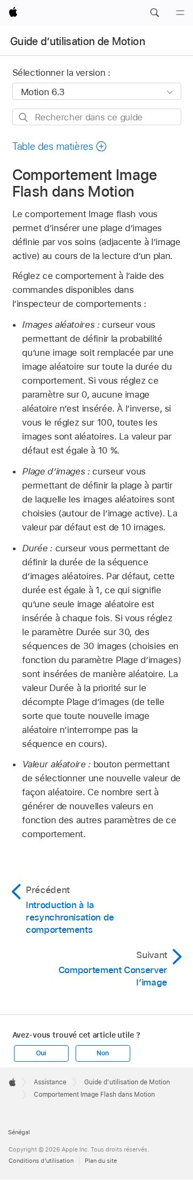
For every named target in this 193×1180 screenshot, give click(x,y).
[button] (154, 13)
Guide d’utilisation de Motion (77, 41)
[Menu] (180, 13)
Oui (41, 1053)
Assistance (50, 1082)
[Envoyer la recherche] (23, 117)
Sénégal (19, 1132)
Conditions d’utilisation (41, 1160)
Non (102, 1053)
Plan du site (101, 1160)
